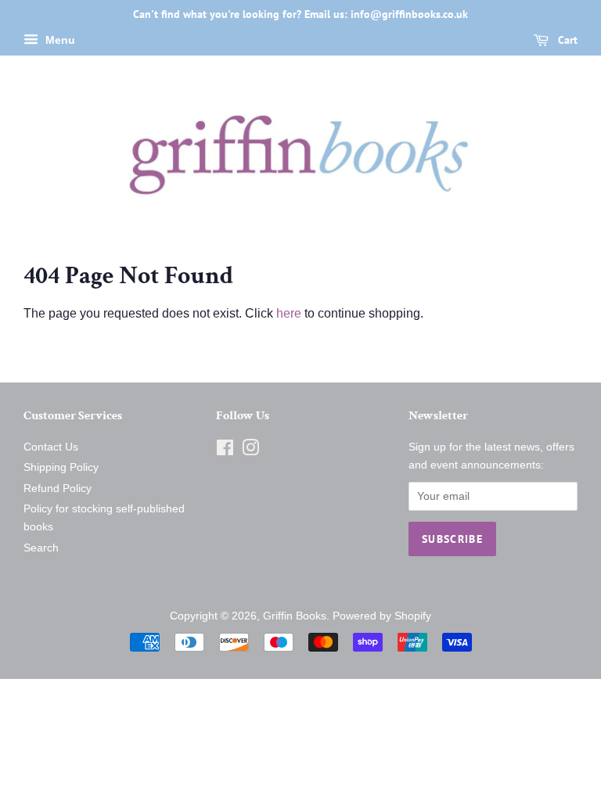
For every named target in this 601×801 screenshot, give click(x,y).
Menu (58, 40)
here (288, 313)
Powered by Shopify (382, 616)
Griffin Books (294, 616)
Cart (566, 40)
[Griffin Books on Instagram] (250, 451)
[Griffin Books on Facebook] (225, 451)
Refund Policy (57, 488)
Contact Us (50, 447)
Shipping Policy (61, 467)
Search (41, 548)
